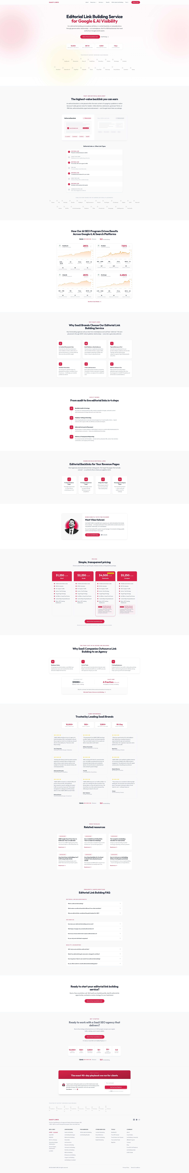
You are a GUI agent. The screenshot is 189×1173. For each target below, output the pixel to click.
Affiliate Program (131, 1140)
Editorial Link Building (69, 1137)
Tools (126, 2)
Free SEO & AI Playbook (132, 1147)
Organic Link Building (69, 1157)
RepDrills (113, 1142)
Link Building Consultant (70, 1160)
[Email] (139, 1119)
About (87, 2)
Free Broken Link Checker (117, 1137)
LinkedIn (105, 535)
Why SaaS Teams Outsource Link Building (93, 692)
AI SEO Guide (130, 1152)
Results (107, 2)
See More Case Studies (94, 301)
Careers (129, 1142)
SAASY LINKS (54, 2)
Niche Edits (67, 1140)
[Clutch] (136, 1119)
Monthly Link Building (69, 1150)
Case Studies (130, 1135)
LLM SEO (51, 1151)
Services (101, 2)
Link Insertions (68, 1142)
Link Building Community (132, 1137)
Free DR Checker (115, 1135)
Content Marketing (100, 1132)
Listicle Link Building (100, 1137)
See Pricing (104, 36)
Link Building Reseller (85, 1135)
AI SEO (53, 1132)
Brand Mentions (99, 1135)
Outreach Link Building (70, 1147)
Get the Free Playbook (116, 1087)
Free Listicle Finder (115, 1140)
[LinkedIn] (77, 1089)
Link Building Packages (70, 1135)
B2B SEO (51, 1137)
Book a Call (136, 2)
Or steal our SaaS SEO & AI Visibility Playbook (94, 1040)
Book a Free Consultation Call (90, 36)
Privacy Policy (126, 1167)
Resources (93, 2)
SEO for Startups (53, 1140)
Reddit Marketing (100, 1140)
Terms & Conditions (135, 1167)
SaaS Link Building (69, 1132)
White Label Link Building (117, 2)
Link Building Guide (131, 1150)
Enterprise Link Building (70, 1155)
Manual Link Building (69, 1145)
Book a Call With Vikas (92, 535)
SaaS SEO (51, 1135)
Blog (128, 1145)
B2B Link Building (68, 1152)
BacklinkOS (114, 1132)
